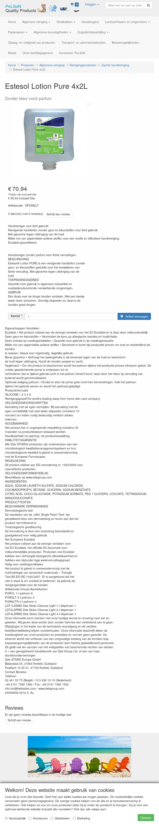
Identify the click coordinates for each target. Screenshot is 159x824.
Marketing (83, 818)
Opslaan (145, 818)
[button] (92, 4)
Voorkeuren (40, 818)
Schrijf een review (58, 214)
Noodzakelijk (17, 818)
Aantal (15, 315)
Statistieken (62, 818)
